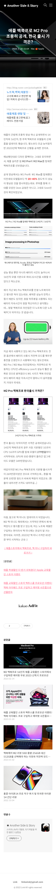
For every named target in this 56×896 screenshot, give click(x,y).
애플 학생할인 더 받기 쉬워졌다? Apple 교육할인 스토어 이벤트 (27, 572)
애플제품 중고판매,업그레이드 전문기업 (18, 119)
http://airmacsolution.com (20, 109)
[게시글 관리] (16, 626)
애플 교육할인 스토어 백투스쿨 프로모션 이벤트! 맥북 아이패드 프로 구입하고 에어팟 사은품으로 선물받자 (28, 587)
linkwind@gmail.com (32, 882)
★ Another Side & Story (18, 5)
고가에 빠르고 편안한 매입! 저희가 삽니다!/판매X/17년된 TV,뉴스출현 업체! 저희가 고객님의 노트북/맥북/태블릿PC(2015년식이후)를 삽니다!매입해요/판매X (19, 97)
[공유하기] (13, 626)
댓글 (7, 814)
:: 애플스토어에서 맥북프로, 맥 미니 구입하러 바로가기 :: (28, 550)
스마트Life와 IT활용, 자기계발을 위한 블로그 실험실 (22, 831)
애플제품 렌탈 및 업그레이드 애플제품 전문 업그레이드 (19, 113)
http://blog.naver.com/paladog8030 (24, 87)
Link (15, 882)
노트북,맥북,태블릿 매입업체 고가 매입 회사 (19, 92)
